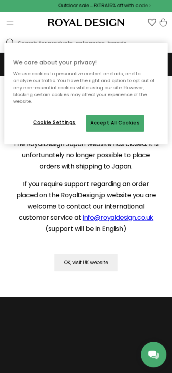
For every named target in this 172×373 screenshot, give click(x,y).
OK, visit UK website (86, 262)
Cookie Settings (54, 122)
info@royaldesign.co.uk (118, 217)
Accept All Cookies (115, 123)
